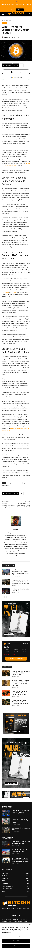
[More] (22, 65)
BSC (7, 292)
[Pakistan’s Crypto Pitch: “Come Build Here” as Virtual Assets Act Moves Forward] (6, 702)
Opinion (25, 483)
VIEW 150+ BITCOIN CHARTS (16, 658)
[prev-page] (3, 597)
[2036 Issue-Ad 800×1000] (16, 619)
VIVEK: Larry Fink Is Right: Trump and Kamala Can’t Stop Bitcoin (21, 821)
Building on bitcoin (11, 483)
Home (3, 19)
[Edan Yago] (3, 37)
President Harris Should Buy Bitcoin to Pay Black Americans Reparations (20, 812)
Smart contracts (6, 485)
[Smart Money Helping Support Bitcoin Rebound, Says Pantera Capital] (6, 673)
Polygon (14, 292)
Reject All (16, 941)
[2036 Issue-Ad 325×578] (16, 763)
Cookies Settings (16, 936)
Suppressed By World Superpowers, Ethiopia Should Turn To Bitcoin (23, 505)
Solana (4, 292)
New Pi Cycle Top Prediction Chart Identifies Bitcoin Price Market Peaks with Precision (20, 859)
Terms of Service (16, 1)
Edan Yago (7, 37)
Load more (15, 708)
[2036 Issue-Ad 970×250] (16, 794)
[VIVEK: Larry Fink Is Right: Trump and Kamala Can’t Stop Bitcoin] (6, 821)
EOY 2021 (19, 483)
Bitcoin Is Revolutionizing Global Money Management (8, 505)
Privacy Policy (26, 1)
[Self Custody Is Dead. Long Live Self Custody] (6, 591)
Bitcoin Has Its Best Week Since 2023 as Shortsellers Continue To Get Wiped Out (20, 692)
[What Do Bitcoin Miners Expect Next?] (6, 830)
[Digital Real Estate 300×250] (16, 723)
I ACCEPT (20, 9)
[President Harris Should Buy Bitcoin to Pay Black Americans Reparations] (6, 813)
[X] (16, 558)
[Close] (30, 925)
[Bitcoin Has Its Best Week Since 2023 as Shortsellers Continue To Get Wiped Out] (6, 693)
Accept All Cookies (16, 945)
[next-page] (5, 597)
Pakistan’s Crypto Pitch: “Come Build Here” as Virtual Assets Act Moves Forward (20, 701)
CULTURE (8, 19)
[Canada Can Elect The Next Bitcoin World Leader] (6, 852)
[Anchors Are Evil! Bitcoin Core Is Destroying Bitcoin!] (6, 844)
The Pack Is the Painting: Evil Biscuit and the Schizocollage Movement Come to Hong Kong (20, 582)
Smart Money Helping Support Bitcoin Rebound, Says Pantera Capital (21, 673)
